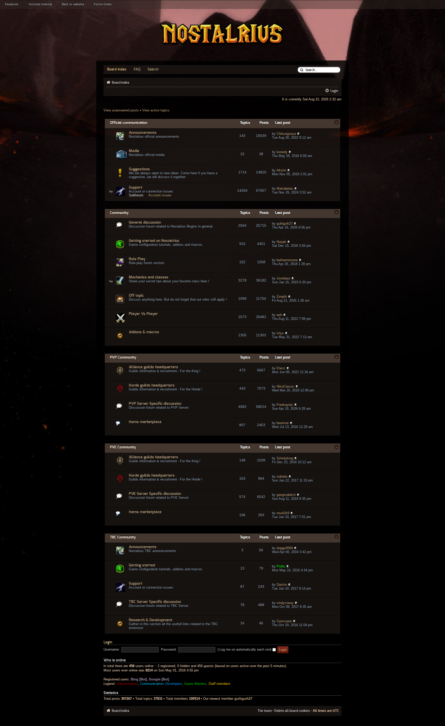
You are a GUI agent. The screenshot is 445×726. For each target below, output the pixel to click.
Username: (112, 649)
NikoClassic (285, 386)
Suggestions (139, 169)
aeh (279, 315)
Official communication (128, 123)
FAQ (137, 69)
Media (134, 151)
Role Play (137, 259)
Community (119, 213)
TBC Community (123, 537)
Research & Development (150, 620)
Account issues (160, 195)
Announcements (143, 133)
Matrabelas (285, 188)
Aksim (281, 170)
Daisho (282, 585)
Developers (173, 684)
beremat (283, 423)
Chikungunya (286, 134)
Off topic (136, 296)
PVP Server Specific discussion (155, 404)
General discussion (145, 222)
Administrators (127, 684)
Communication (151, 684)
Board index (116, 69)
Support (135, 187)
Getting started (142, 565)
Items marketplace (145, 422)
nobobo (282, 476)
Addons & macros (144, 332)
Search (153, 69)
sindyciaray (285, 603)
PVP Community (123, 357)
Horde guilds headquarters (152, 385)
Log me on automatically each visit (245, 649)
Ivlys (280, 333)
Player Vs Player (143, 314)
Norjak (281, 242)
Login (334, 91)
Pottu (281, 566)
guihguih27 (285, 223)
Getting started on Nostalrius (154, 241)
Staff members (219, 684)
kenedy (282, 152)
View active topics (155, 110)
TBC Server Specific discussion (155, 602)
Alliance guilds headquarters (153, 367)
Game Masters (195, 684)
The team (265, 711)
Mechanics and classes (148, 277)
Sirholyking (285, 458)
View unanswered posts (121, 110)
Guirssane (284, 621)
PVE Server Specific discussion (155, 494)
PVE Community (123, 447)
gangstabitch (286, 495)
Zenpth (282, 297)
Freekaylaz (285, 405)
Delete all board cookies (292, 711)
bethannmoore (287, 260)
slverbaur (283, 278)
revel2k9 (283, 513)
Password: (169, 649)
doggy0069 (285, 548)
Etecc (281, 368)
